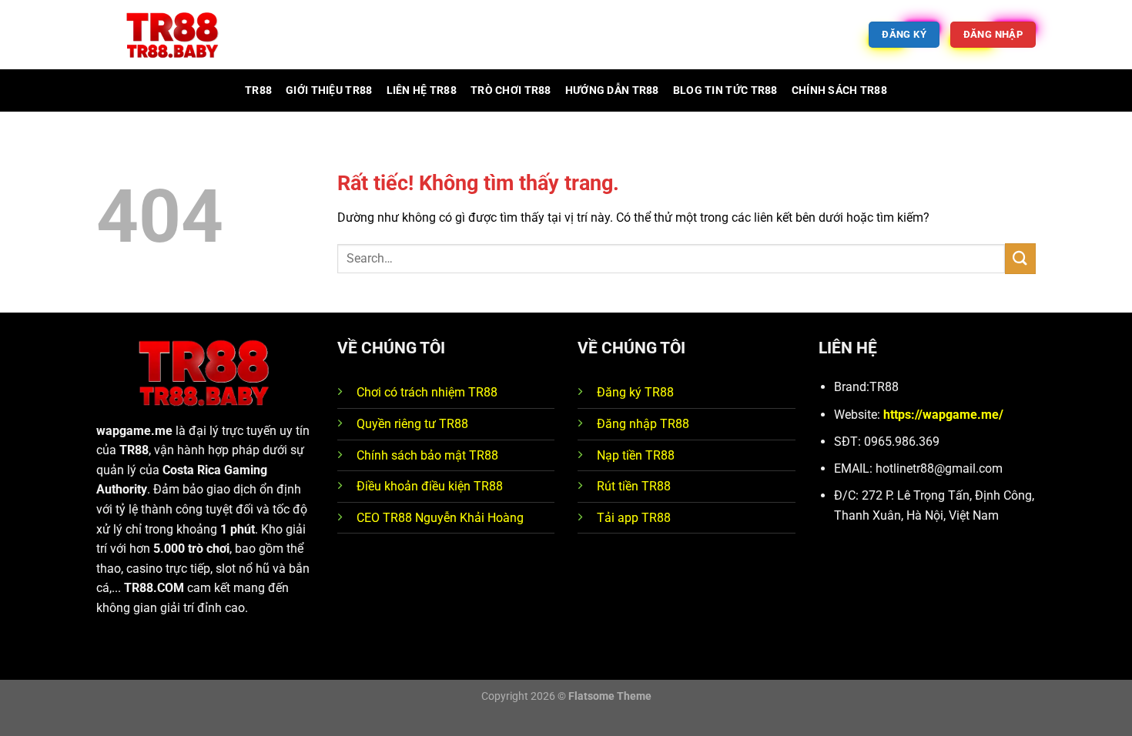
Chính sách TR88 (839, 90)
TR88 (258, 90)
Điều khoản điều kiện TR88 (430, 486)
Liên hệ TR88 (422, 90)
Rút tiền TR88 (634, 486)
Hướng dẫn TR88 (612, 90)
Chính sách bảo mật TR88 (427, 455)
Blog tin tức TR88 (725, 90)
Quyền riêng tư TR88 (412, 424)
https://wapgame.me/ (943, 414)
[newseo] (173, 35)
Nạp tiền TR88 (636, 455)
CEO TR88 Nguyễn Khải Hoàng (440, 517)
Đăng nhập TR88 (643, 424)
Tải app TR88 (634, 517)
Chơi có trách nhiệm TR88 (427, 392)
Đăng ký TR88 (635, 392)
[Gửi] (1020, 258)
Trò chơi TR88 (511, 90)
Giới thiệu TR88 (329, 90)
